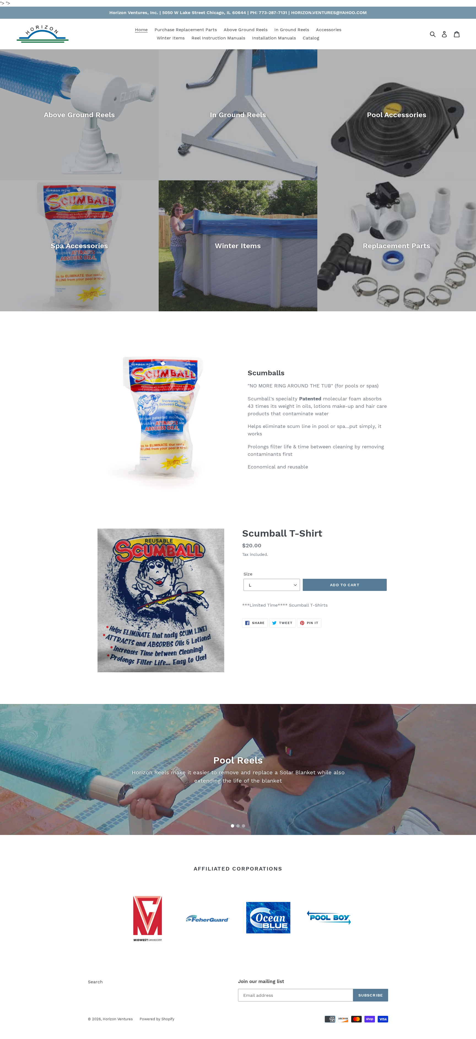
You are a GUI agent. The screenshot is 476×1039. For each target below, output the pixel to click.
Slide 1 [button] (232, 826)
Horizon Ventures (118, 1019)
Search (95, 981)
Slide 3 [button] (243, 826)
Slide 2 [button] (238, 826)
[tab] (232, 826)
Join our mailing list (261, 981)
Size (248, 574)
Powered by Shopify (157, 1019)
